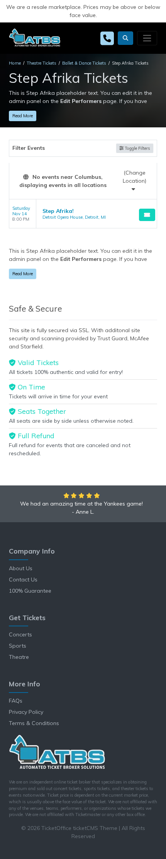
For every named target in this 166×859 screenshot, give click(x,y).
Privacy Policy (26, 711)
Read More (22, 115)
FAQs (15, 700)
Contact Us (23, 579)
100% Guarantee (30, 590)
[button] (125, 38)
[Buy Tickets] (147, 215)
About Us (20, 568)
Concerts (20, 634)
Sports (17, 645)
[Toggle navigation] (147, 38)
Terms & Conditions (34, 723)
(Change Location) (134, 176)
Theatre (19, 656)
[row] (83, 213)
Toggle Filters (137, 148)
